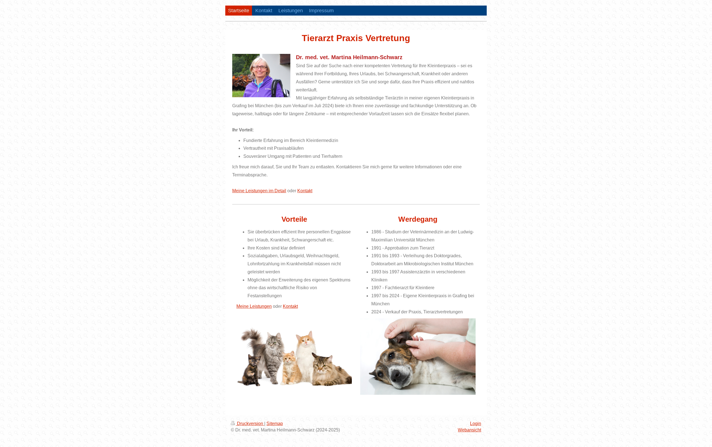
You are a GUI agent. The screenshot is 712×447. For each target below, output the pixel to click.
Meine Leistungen (254, 306)
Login (475, 423)
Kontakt (304, 190)
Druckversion (250, 423)
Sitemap (274, 423)
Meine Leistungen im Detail (259, 190)
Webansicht (469, 430)
